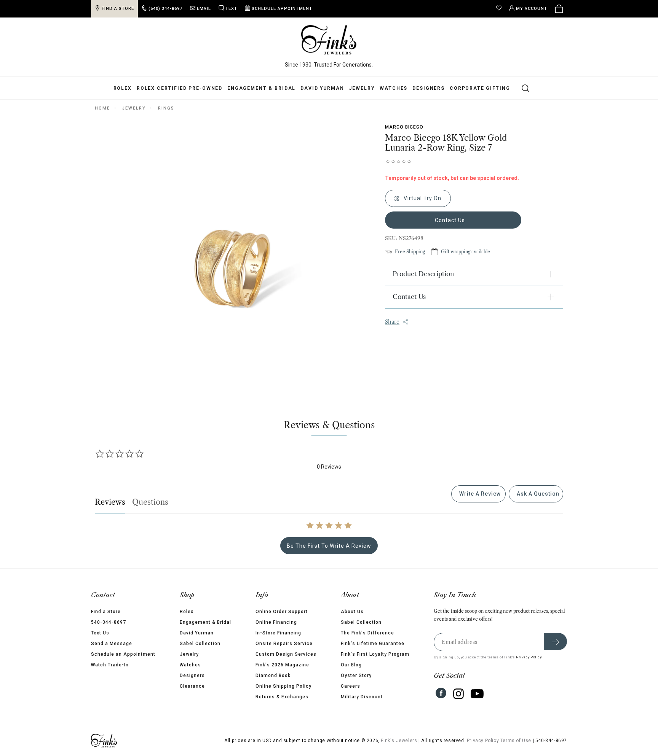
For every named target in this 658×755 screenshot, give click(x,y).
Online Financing (276, 622)
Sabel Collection (200, 643)
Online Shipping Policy (283, 686)
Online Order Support (282, 611)
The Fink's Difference (367, 633)
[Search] (521, 88)
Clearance (192, 686)
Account (531, 8)
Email (204, 8)
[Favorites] (500, 9)
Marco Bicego (404, 127)
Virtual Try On (421, 198)
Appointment (282, 8)
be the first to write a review (329, 546)
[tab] (478, 493)
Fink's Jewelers (399, 740)
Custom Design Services (286, 654)
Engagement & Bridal (261, 88)
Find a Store (106, 611)
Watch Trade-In (110, 665)
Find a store (118, 8)
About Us (352, 611)
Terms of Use (515, 740)
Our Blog (351, 665)
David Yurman (322, 88)
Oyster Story (356, 675)
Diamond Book (273, 675)
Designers (428, 88)
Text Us (100, 633)
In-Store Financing (278, 633)
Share (392, 321)
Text (231, 8)
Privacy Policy (528, 657)
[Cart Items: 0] (559, 8)
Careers (350, 686)
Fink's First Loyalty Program (375, 654)
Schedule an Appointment (123, 654)
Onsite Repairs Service (284, 643)
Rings (166, 108)
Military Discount (362, 696)
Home (102, 108)
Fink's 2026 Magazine (282, 665)
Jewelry (362, 88)
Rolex (122, 88)
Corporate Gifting (480, 88)
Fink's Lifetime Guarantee (372, 643)
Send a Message (111, 643)
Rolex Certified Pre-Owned (179, 88)
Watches (393, 88)
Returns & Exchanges (282, 696)
